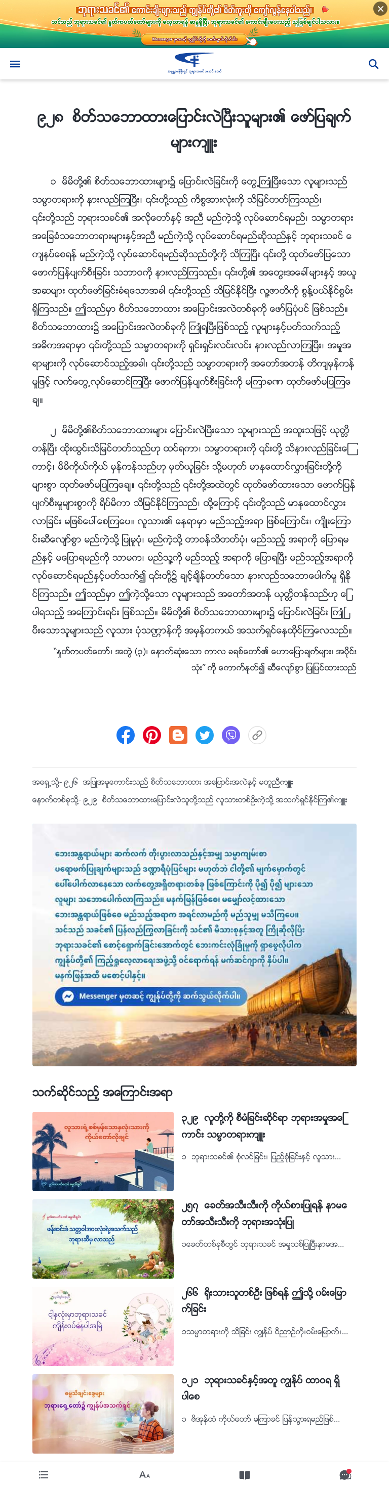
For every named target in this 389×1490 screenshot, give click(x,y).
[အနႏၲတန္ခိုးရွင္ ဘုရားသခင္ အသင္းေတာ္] (194, 63)
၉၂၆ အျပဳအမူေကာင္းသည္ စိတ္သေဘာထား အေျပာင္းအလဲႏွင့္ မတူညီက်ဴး (178, 783)
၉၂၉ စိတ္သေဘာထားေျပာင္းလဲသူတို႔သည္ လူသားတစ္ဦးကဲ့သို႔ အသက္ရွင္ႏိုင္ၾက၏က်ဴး (215, 800)
